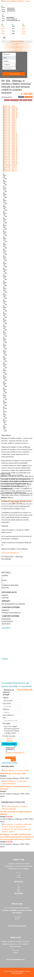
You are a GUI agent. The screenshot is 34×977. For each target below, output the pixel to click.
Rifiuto (11, 497)
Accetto (3, 497)
